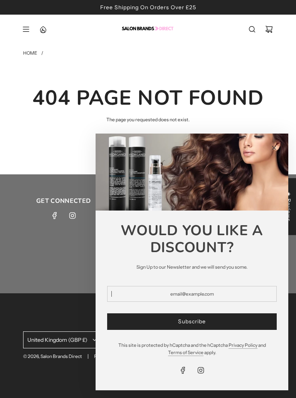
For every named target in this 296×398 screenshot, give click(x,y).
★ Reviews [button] (288, 207)
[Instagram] (72, 215)
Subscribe (192, 321)
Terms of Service (186, 352)
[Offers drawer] (42, 29)
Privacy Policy (243, 345)
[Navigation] (25, 29)
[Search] (252, 29)
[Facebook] (54, 215)
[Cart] (269, 29)
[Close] (274, 147)
